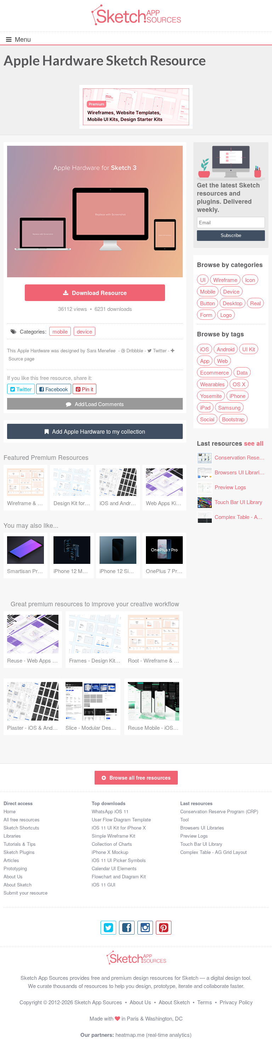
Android (225, 349)
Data (242, 372)
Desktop (232, 303)
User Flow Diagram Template (121, 819)
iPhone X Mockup (110, 852)
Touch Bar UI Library (238, 501)
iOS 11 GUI (103, 884)
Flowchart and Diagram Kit (119, 876)
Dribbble (134, 350)
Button (207, 303)
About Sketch (18, 884)
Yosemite (211, 395)
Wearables (212, 384)
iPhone (237, 395)
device (84, 331)
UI (202, 279)
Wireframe (225, 279)
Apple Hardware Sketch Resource (105, 60)
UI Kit (248, 349)
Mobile (207, 291)
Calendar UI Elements (114, 868)
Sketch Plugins (19, 852)
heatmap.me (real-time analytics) (153, 1034)
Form (206, 314)
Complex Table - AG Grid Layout (213, 852)
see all (254, 443)
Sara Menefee (101, 350)
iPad (205, 407)
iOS (204, 349)
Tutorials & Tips (20, 843)
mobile (60, 331)
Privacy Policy (236, 1002)
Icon (250, 279)
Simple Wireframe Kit (113, 835)
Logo (226, 314)
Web (222, 360)
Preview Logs (230, 487)
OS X (239, 384)
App (204, 360)
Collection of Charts (112, 843)
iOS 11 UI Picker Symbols (119, 860)
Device (231, 291)
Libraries (12, 835)
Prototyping (15, 868)
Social (207, 419)
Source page (21, 358)
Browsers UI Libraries (240, 472)
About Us (13, 876)
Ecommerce (214, 372)
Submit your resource (25, 892)
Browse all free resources (140, 777)
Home (10, 811)
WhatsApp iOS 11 (110, 811)
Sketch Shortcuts (21, 827)
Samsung (229, 407)
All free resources (22, 819)
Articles (11, 860)
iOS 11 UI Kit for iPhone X (119, 827)
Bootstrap (233, 419)
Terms (204, 1002)
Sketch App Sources (98, 1002)
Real (255, 303)
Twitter (159, 350)
